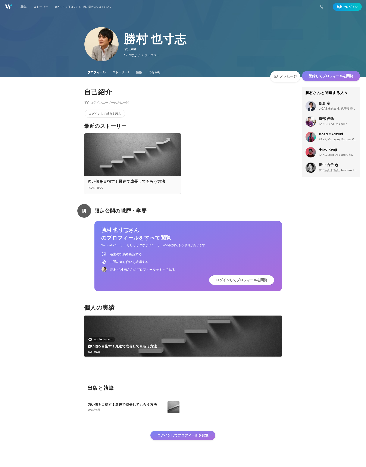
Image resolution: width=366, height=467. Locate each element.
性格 (139, 72)
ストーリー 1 (120, 72)
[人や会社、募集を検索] (322, 7)
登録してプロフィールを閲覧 (331, 75)
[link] (183, 336)
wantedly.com (103, 339)
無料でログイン (347, 7)
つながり (155, 72)
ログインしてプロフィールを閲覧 (241, 280)
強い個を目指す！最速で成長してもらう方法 (122, 346)
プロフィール (97, 72)
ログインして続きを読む (104, 114)
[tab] (96, 72)
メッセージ (288, 76)
